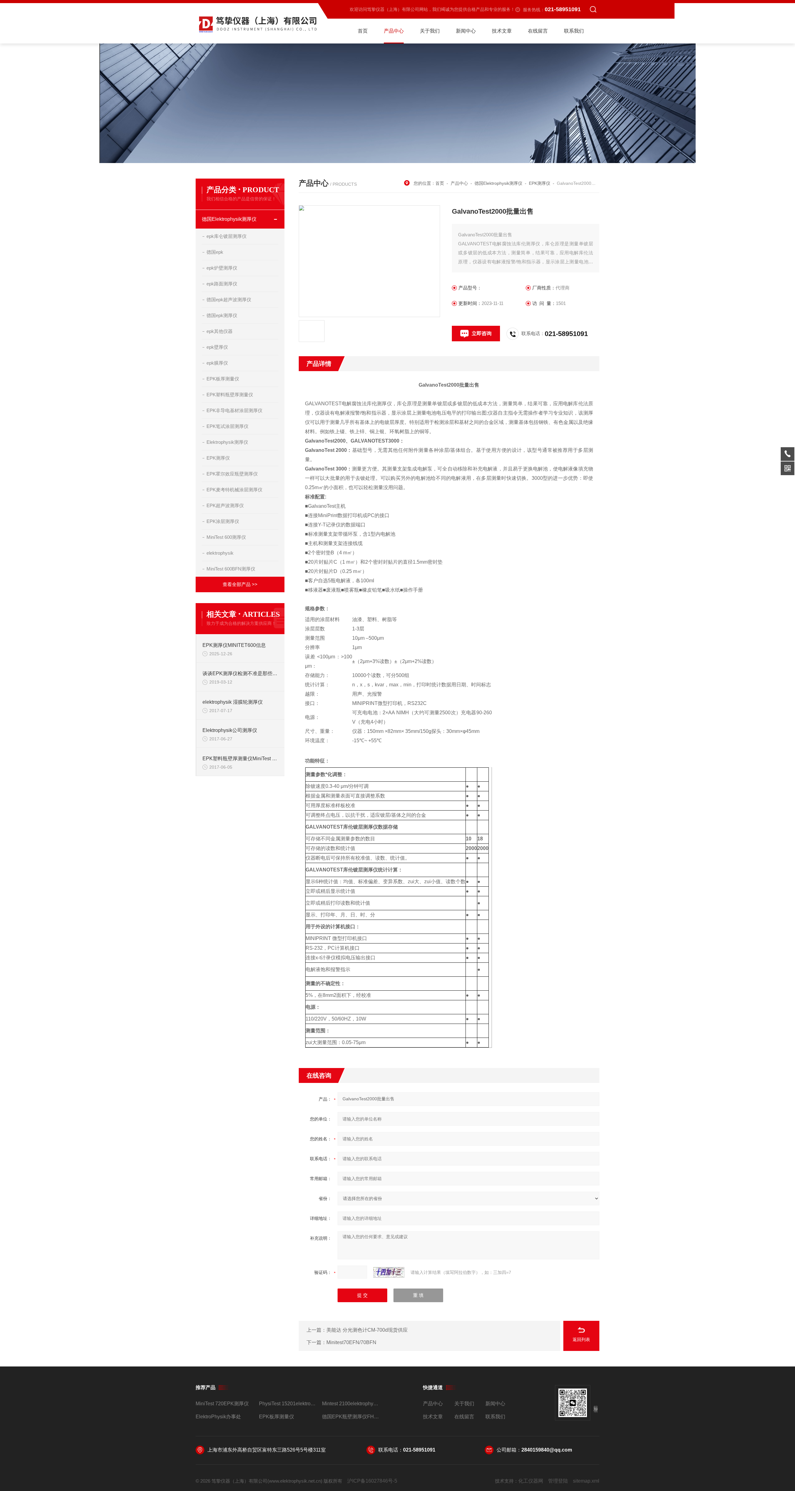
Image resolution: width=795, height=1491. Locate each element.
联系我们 (574, 31)
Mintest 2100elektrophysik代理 (351, 1403)
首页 (363, 31)
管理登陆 (558, 1481)
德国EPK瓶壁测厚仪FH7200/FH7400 (351, 1416)
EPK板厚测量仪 (223, 378)
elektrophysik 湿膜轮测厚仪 (232, 702)
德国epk (215, 252)
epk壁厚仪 (217, 347)
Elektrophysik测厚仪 (227, 442)
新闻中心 (466, 31)
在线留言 (538, 31)
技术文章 (502, 31)
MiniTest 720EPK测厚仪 (222, 1403)
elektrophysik (220, 553)
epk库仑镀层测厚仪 (227, 236)
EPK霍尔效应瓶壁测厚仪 (232, 473)
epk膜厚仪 (217, 363)
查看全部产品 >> (240, 584)
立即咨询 (482, 333)
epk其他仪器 (220, 331)
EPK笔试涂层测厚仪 (227, 426)
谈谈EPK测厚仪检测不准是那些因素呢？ (240, 673)
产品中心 (394, 31)
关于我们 (430, 31)
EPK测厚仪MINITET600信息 (234, 645)
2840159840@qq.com (546, 1449)
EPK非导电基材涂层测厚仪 (234, 410)
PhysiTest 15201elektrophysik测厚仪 (288, 1403)
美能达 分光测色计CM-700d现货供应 (367, 1330)
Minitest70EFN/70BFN (351, 1342)
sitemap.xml (586, 1481)
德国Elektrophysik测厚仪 (229, 219)
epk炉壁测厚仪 (222, 267)
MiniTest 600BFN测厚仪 (231, 568)
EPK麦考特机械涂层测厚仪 (234, 489)
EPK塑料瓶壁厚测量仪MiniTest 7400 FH (240, 758)
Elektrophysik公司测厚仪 (229, 730)
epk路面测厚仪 (222, 283)
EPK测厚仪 (218, 458)
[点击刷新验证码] (388, 1272)
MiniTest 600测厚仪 (226, 537)
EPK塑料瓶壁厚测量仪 (230, 394)
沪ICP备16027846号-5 (372, 1481)
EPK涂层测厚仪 (223, 521)
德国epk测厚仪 (222, 315)
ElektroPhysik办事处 (218, 1416)
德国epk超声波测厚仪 (229, 299)
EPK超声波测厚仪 (225, 505)
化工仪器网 (530, 1481)
